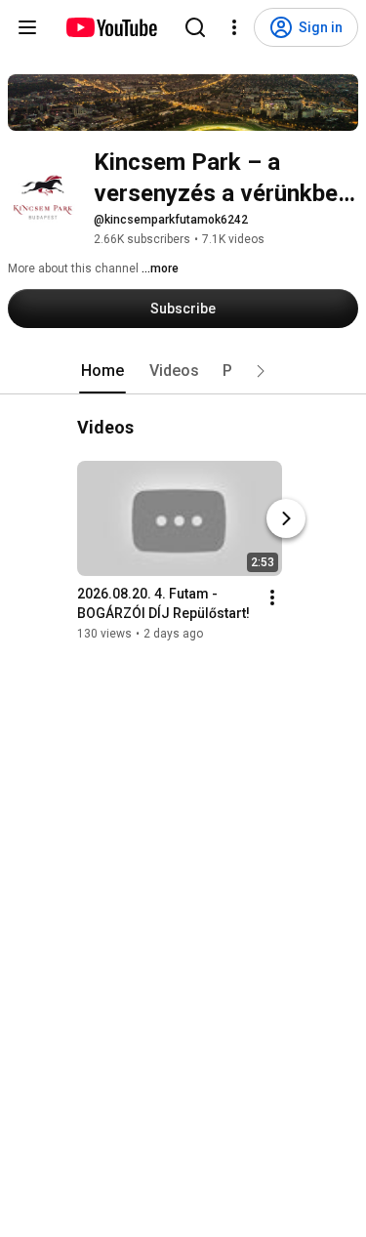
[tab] (102, 371)
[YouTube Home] (111, 27)
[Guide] (27, 27)
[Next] (285, 518)
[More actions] (272, 597)
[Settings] (234, 27)
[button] (260, 371)
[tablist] (183, 371)
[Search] (195, 27)
